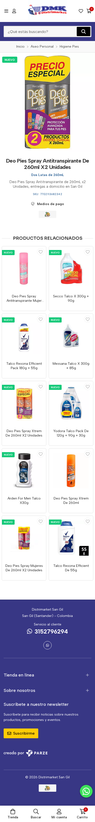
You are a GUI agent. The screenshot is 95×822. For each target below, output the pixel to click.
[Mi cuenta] (14, 11)
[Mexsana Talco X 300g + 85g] (71, 336)
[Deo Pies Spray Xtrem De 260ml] (71, 470)
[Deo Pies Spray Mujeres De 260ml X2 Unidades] (24, 538)
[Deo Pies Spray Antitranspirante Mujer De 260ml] (24, 268)
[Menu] (6, 11)
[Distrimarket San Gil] (48, 11)
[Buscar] (83, 31)
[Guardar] (40, 251)
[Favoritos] (81, 11)
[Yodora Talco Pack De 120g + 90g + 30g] (71, 403)
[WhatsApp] (47, 645)
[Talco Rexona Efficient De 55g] (71, 538)
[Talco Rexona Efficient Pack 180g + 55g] (24, 336)
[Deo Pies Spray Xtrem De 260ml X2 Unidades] (24, 403)
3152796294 (51, 631)
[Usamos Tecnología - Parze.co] (26, 753)
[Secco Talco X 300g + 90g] (71, 268)
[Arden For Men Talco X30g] (24, 470)
